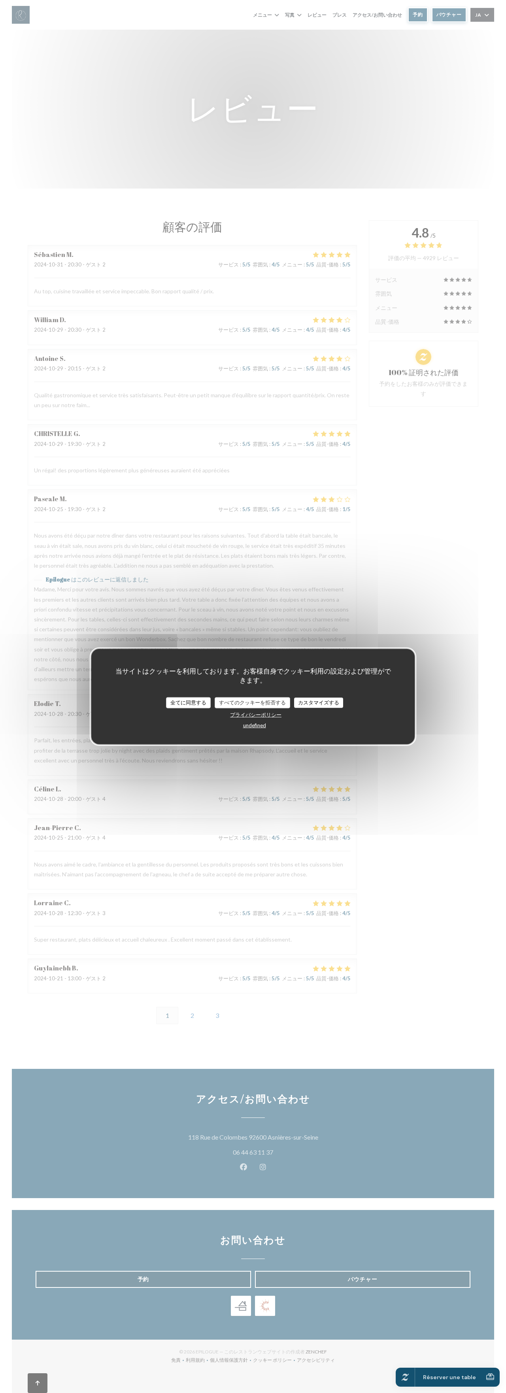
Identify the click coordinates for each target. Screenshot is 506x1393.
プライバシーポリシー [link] (255, 714)
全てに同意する (188, 702)
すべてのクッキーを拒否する (252, 702)
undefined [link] (254, 725)
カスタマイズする (318, 702)
